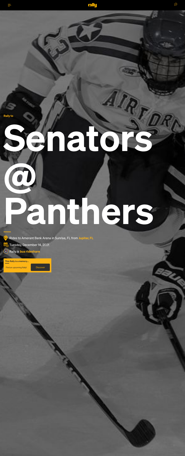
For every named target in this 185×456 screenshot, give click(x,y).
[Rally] (92, 5)
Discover (40, 267)
